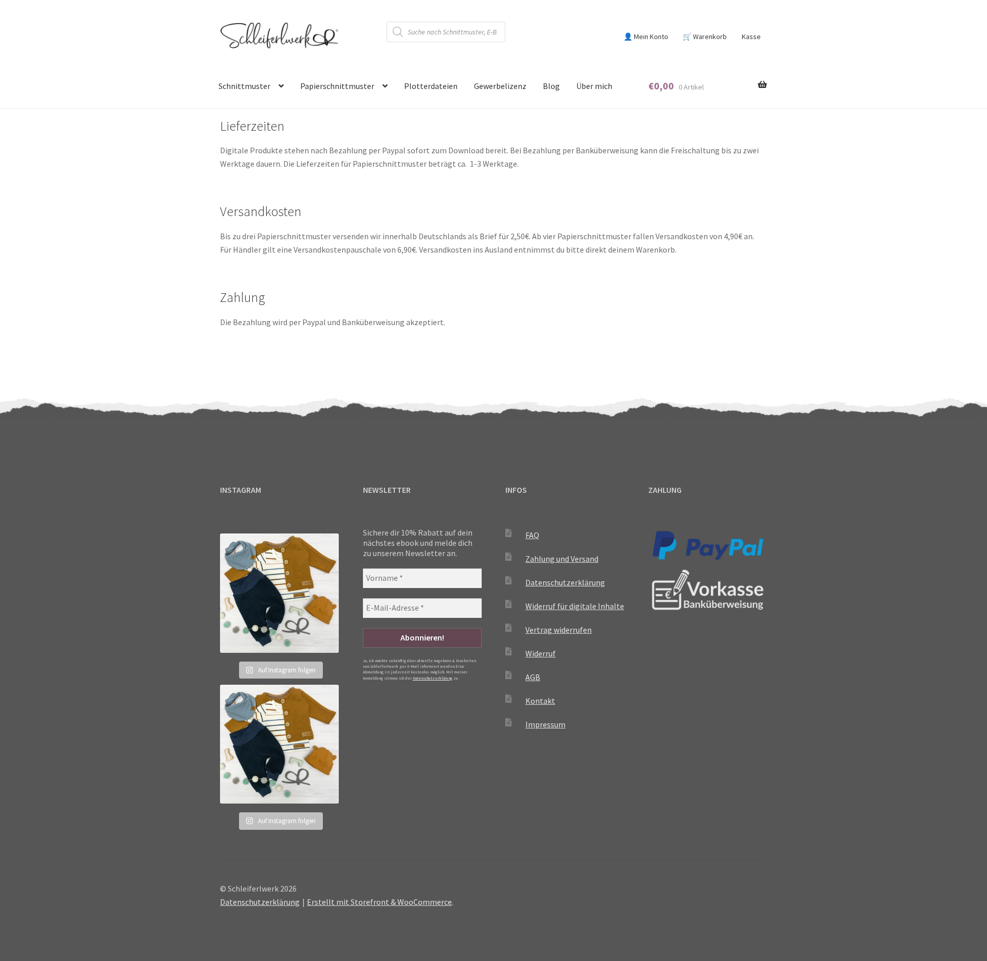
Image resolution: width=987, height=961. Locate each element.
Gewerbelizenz (500, 86)
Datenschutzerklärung (432, 678)
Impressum (545, 724)
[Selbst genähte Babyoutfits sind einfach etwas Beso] (279, 592)
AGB (532, 677)
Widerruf (540, 653)
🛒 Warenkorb (705, 36)
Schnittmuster (244, 86)
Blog (551, 86)
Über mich (594, 86)
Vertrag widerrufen (558, 630)
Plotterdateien (431, 86)
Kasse (751, 36)
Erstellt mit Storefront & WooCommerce (379, 902)
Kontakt (540, 701)
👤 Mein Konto (646, 36)
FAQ (532, 535)
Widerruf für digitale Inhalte (574, 606)
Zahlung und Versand (561, 559)
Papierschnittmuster (337, 86)
